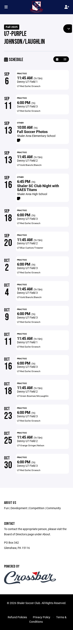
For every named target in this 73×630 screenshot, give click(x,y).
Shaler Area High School (32, 194)
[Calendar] (57, 59)
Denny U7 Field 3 (27, 106)
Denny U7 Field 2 (27, 160)
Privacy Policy (41, 617)
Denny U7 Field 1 (27, 82)
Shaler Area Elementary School (36, 136)
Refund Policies (17, 617)
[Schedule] (65, 59)
